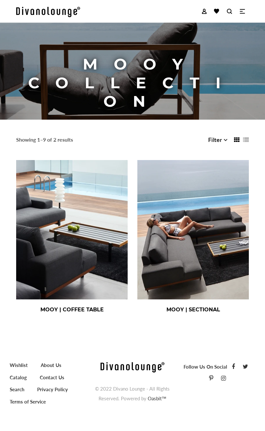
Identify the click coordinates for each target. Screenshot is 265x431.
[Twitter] (245, 366)
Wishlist (19, 365)
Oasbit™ (157, 398)
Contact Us (52, 377)
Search (17, 389)
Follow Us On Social (205, 367)
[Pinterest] (211, 378)
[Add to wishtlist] (109, 309)
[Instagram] (223, 378)
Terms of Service (28, 401)
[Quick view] (93, 309)
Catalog (18, 377)
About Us (51, 365)
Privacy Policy (52, 389)
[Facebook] (233, 366)
